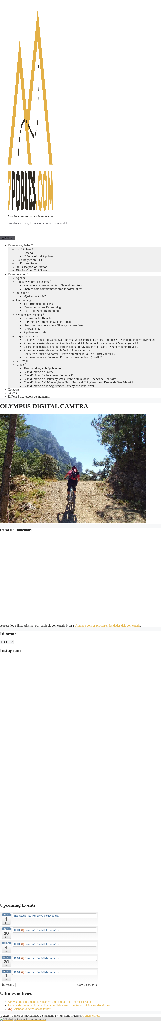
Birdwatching (32, 328)
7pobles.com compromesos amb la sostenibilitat (53, 288)
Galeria (12, 393)
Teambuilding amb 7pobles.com (43, 368)
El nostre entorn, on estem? (32, 281)
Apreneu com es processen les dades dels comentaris (107, 625)
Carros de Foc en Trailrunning (42, 307)
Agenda (21, 278)
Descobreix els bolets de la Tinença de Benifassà (54, 325)
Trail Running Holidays (38, 303)
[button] (7, 985)
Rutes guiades (16, 274)
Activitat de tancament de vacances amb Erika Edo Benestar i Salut (49, 1001)
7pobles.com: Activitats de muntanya (30, 216)
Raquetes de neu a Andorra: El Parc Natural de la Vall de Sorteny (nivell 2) (70, 353)
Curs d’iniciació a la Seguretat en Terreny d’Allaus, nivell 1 (60, 386)
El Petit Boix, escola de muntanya (29, 396)
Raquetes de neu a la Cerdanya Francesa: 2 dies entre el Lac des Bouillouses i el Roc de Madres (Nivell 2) (89, 339)
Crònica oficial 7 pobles (38, 256)
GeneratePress (91, 1015)
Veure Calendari (86, 984)
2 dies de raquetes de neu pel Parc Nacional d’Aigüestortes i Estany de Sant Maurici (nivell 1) (81, 343)
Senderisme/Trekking (29, 314)
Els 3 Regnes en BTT (29, 260)
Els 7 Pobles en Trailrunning (41, 310)
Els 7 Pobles (23, 249)
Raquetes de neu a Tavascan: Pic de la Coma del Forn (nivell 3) (63, 357)
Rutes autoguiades (19, 245)
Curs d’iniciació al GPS (38, 371)
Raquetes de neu (26, 336)
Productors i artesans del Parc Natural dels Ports (53, 285)
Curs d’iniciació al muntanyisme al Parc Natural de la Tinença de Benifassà (70, 379)
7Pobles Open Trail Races (32, 270)
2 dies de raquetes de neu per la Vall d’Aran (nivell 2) (57, 350)
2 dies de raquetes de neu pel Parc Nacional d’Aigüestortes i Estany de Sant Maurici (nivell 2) (81, 346)
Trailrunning (23, 300)
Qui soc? (21, 292)
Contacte (13, 389)
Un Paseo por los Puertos (31, 267)
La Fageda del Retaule (37, 318)
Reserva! (29, 252)
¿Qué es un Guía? (35, 296)
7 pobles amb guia (35, 332)
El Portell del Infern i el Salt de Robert (47, 321)
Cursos (20, 364)
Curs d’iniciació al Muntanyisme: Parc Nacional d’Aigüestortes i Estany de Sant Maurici (78, 382)
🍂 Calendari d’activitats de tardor (29, 1009)
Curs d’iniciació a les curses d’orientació (48, 375)
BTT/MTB (22, 361)
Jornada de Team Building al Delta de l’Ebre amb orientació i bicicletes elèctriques (59, 1005)
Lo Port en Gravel (27, 263)
